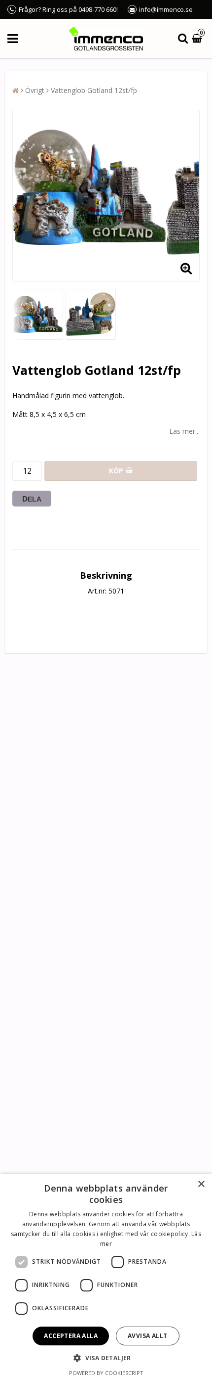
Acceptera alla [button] (71, 1336)
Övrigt (34, 90)
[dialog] (106, 1277)
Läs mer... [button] (184, 431)
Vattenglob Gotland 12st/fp (94, 90)
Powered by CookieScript (106, 1373)
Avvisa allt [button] (147, 1336)
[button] (198, 39)
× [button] (201, 1184)
